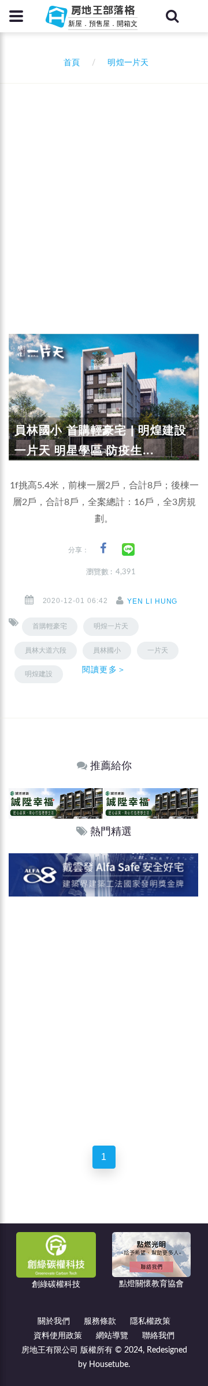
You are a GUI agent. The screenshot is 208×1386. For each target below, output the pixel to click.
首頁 (69, 63)
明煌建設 (39, 674)
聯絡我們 (158, 1336)
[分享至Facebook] (103, 548)
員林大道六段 (45, 650)
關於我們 (54, 1321)
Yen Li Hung (152, 601)
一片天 (157, 650)
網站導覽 (112, 1336)
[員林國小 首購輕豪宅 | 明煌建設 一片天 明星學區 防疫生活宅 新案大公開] (104, 397)
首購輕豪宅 (49, 626)
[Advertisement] (104, 193)
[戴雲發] (103, 874)
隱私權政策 (150, 1321)
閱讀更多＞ (104, 669)
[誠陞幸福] (56, 803)
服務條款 (100, 1321)
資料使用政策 (58, 1336)
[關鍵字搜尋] (172, 16)
